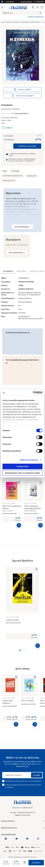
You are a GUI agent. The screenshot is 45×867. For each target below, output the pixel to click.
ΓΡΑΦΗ (9, 120)
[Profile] (37, 7)
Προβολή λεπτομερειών (29, 460)
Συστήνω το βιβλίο (24, 89)
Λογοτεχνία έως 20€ (9, 180)
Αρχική (3, 22)
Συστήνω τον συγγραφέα (24, 96)
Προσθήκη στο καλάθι (27, 146)
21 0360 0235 (40, 2)
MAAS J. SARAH (7, 511)
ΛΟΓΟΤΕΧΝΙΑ (15, 22)
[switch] (39, 437)
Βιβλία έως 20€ (31, 176)
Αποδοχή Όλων (22, 466)
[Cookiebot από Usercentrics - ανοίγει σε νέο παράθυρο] (32, 392)
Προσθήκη (36, 862)
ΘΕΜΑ (8, 22)
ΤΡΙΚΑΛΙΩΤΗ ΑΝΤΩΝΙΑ (10, 109)
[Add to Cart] (19, 525)
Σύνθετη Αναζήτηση (36, 17)
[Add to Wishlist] (24, 862)
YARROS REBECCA (30, 511)
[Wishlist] (33, 7)
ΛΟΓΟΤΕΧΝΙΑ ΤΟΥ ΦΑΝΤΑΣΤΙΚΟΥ (30, 22)
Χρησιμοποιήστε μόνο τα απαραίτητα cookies (22, 473)
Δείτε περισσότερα (22, 226)
